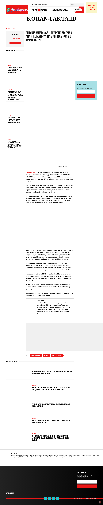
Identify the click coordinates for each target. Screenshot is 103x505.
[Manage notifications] (100, 502)
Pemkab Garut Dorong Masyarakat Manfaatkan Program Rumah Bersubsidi (51, 405)
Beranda (8, 28)
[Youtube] (36, 319)
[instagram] (39, 319)
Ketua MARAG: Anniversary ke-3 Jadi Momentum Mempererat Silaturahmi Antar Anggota (14, 70)
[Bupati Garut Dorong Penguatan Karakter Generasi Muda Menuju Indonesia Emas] (18, 420)
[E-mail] (29, 319)
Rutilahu (46, 355)
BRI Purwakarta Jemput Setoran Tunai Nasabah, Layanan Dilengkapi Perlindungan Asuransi (14, 120)
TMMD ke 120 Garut (57, 355)
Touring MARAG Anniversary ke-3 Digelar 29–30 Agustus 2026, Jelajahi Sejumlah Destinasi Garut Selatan (14, 144)
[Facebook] (31, 319)
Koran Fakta (16, 39)
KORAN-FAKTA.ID (30, 173)
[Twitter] (34, 319)
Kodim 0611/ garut (36, 355)
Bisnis (9, 115)
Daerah (9, 89)
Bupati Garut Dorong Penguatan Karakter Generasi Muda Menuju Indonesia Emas (51, 421)
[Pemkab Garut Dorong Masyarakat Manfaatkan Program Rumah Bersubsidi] (18, 404)
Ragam (14, 28)
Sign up (86, 96)
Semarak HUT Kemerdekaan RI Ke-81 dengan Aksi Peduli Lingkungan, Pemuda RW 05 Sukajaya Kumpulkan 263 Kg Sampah (50, 438)
